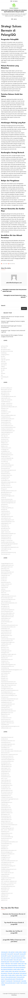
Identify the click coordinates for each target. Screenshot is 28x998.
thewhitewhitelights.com (7, 496)
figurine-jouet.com (6, 879)
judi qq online (4, 346)
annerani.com (4, 439)
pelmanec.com (5, 568)
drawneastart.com (6, 816)
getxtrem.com (5, 647)
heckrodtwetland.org (6, 499)
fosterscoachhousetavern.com (9, 625)
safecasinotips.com (6, 819)
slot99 (3, 985)
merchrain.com (5, 890)
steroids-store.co (5, 485)
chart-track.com (5, 463)
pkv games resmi (5, 349)
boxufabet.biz (4, 876)
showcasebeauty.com (7, 425)
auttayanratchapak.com (7, 609)
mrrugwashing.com (6, 671)
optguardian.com (5, 771)
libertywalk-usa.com (6, 389)
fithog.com (4, 489)
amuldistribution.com (6, 785)
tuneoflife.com (5, 724)
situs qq (3, 358)
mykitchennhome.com (7, 516)
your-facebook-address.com (9, 881)
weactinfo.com (5, 649)
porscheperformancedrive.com (9, 842)
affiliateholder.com (6, 728)
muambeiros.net (5, 477)
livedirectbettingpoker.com (8, 664)
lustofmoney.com (6, 719)
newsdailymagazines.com (8, 744)
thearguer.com (5, 652)
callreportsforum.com (7, 893)
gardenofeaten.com (6, 635)
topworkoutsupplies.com (7, 759)
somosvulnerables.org (7, 836)
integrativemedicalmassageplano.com (11, 669)
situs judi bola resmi (11, 977)
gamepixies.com (5, 814)
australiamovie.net (6, 391)
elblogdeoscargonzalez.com (8, 482)
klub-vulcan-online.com (7, 830)
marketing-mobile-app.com (8, 654)
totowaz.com (4, 697)
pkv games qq (16, 956)
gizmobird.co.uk (5, 393)
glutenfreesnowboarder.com (9, 850)
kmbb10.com (4, 645)
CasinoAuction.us (5, 513)
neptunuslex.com (5, 398)
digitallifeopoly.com (6, 764)
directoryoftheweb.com (7, 572)
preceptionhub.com (6, 746)
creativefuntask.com (6, 794)
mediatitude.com (5, 417)
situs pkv (10, 973)
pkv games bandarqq (11, 965)
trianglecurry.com (5, 857)
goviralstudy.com (5, 528)
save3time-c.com (6, 412)
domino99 (3, 954)
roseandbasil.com (6, 494)
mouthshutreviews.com (7, 761)
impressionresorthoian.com (8, 681)
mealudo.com (5, 661)
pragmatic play (5, 961)
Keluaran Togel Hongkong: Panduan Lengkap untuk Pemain (13, 321)
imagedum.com (5, 859)
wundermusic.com (6, 788)
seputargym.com (5, 768)
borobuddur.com (5, 787)
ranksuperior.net (5, 707)
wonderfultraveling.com (7, 465)
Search (3, 305)
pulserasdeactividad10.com (8, 533)
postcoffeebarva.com (7, 611)
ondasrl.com (4, 847)
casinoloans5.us (5, 511)
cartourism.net (5, 530)
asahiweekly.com (5, 806)
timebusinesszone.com (7, 721)
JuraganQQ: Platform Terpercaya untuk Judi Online (14, 940)
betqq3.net (4, 509)
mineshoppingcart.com (7, 758)
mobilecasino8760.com (7, 508)
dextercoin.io (4, 550)
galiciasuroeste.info (6, 453)
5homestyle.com (5, 554)
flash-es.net (4, 675)
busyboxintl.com (5, 608)
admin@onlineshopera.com (14, 283)
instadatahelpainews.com (8, 886)
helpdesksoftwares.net (7, 737)
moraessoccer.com (6, 460)
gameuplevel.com (6, 782)
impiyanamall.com (6, 770)
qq (2, 371)
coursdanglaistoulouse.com (8, 396)
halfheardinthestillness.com (8, 501)
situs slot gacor (18, 959)
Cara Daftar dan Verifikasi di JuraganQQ (14, 932)
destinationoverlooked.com (8, 711)
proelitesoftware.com (7, 823)
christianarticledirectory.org (8, 552)
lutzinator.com (5, 845)
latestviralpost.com (6, 630)
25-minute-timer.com (7, 792)
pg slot (9, 956)
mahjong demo (5, 354)
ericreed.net (4, 504)
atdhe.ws (3, 497)
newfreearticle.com (6, 632)
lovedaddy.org (5, 668)
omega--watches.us (6, 403)
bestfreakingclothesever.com (9, 683)
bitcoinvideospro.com (7, 597)
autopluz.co (4, 410)
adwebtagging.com (6, 705)
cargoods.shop (5, 594)
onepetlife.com (5, 867)
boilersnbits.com (5, 628)
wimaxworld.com (5, 468)
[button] (14, 19)
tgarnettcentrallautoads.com (9, 406)
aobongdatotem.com (7, 749)
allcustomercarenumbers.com (9, 824)
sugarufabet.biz (5, 874)
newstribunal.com (6, 742)
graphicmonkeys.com (7, 812)
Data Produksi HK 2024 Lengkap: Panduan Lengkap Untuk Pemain (12, 335)
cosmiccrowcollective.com (8, 599)
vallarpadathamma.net (7, 616)
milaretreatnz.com (6, 448)
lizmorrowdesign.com (6, 852)
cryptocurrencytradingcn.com (9, 695)
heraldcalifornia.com (6, 811)
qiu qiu (3, 370)
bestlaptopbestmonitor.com (9, 490)
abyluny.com (4, 896)
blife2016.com (4, 848)
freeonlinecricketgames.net (8, 470)
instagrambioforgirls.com (8, 642)
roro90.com (4, 577)
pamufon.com (5, 840)
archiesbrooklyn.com (6, 475)
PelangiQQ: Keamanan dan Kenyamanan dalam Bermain (14, 290)
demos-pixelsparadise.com (8, 415)
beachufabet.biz (5, 871)
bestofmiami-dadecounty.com (9, 754)
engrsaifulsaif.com (6, 795)
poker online (18, 952)
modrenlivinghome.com (7, 884)
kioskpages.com (5, 855)
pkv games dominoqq (7, 351)
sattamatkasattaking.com (8, 866)
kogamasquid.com (6, 545)
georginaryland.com (6, 492)
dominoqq (4, 363)
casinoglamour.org (6, 549)
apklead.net (4, 900)
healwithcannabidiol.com (7, 854)
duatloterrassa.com (6, 838)
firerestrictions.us (5, 473)
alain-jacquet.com (6, 601)
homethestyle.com (6, 783)
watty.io (3, 589)
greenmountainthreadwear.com (9, 690)
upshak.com (4, 676)
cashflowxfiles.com (6, 644)
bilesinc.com (4, 446)
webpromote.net (5, 484)
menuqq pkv (4, 952)
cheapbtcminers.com (7, 797)
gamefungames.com (6, 790)
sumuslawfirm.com (6, 687)
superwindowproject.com (8, 521)
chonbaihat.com (5, 480)
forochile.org (4, 461)
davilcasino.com (5, 775)
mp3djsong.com (5, 394)
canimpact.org (5, 526)
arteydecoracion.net (6, 487)
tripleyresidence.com (6, 833)
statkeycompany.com (7, 429)
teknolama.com (5, 620)
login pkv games (5, 359)
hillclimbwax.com (5, 714)
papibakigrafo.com (6, 523)
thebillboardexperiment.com (8, 869)
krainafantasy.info (6, 582)
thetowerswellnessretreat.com (9, 860)
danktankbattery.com (7, 659)
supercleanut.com (6, 807)
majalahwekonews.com (7, 565)
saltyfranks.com (5, 437)
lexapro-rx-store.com (7, 540)
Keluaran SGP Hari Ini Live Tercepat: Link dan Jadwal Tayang (12, 317)
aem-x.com (4, 778)
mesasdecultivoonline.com (8, 627)
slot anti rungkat (8, 959)
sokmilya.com (4, 895)
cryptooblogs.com (6, 780)
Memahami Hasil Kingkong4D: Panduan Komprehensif (11, 326)
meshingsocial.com (6, 651)
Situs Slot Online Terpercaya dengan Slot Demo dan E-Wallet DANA (14, 11)
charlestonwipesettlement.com (9, 699)
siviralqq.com (4, 680)
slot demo (4, 347)
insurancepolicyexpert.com (8, 427)
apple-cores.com (5, 532)
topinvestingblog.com (7, 432)
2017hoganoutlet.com (7, 567)
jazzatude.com (5, 441)
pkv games (4, 368)
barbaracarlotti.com (6, 535)
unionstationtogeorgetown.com (9, 799)
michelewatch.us (5, 401)
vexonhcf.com (5, 413)
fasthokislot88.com (6, 818)
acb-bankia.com (5, 673)
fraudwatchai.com (6, 776)
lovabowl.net (4, 739)
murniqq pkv (9, 981)
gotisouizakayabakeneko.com (9, 603)
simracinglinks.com (6, 420)
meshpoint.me (5, 604)
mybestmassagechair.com (8, 502)
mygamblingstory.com (7, 563)
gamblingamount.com (7, 712)
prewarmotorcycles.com (7, 418)
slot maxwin (14, 963)
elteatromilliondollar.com (7, 613)
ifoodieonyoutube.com (7, 756)
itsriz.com (3, 592)
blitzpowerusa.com (6, 633)
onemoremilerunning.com (8, 639)
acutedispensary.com (7, 692)
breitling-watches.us (6, 405)
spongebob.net (5, 606)
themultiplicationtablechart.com (10, 547)
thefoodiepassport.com (7, 520)
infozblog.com (5, 478)
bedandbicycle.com (6, 809)
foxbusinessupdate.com (7, 666)
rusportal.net (4, 587)
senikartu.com (5, 585)
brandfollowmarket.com (7, 700)
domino (3, 373)
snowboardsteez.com (7, 640)
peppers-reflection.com (7, 723)
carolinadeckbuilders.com (8, 430)
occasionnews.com (6, 717)
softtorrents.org (5, 835)
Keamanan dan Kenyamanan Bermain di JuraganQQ (14, 915)
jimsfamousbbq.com (6, 388)
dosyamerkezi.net (6, 422)
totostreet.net (5, 773)
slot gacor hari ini (5, 958)
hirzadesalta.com (5, 763)
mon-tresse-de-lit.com (7, 872)
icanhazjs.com (5, 525)
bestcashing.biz (5, 472)
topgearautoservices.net (8, 878)
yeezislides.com (5, 747)
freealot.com (4, 804)
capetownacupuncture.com (8, 596)
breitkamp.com (5, 831)
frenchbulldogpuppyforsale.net (9, 544)
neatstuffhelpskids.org (7, 458)
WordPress (14, 995)
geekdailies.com (5, 888)
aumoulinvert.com (6, 518)
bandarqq (3, 353)
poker (24, 952)
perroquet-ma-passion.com (8, 883)
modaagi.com (5, 449)
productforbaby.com (6, 621)
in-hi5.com (4, 580)
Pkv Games (12, 263)
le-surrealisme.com (6, 424)
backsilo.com (4, 678)
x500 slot (7, 963)
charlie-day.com (5, 663)
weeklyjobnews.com (6, 702)
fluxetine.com (4, 506)
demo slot (21, 963)
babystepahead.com (6, 709)
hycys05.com (4, 637)
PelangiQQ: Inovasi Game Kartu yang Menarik (14, 296)
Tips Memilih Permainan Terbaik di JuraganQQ (14, 923)
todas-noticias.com (6, 584)
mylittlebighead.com (6, 802)
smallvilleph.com (5, 451)
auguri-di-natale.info (6, 400)
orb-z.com (4, 623)
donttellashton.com (6, 573)
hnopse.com (4, 716)
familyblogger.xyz (5, 826)
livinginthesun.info (5, 591)
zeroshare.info (5, 444)
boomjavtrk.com (5, 898)
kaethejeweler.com (6, 864)
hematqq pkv (17, 981)
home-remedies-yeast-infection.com (11, 751)
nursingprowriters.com (7, 688)
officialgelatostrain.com (7, 862)
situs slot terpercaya (16, 958)
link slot (3, 356)
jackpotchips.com (6, 821)
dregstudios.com (5, 456)
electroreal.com (5, 752)
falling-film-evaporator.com (8, 685)
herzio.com (4, 579)
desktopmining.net (6, 537)
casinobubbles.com (6, 766)
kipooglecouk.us (5, 514)
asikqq (3, 366)
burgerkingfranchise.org (7, 615)
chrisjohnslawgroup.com (7, 828)
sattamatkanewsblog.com (8, 693)
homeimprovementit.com (8, 740)
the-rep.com (4, 436)
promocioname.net (6, 466)
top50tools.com (5, 434)
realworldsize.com (6, 618)
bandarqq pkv (4, 377)
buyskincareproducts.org (7, 542)
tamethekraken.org (6, 843)
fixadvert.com (4, 408)
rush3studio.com (5, 575)
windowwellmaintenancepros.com (10, 726)
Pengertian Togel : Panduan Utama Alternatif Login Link (13, 331)
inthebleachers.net (6, 538)
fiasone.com (4, 657)
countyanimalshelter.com (8, 704)
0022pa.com (4, 442)
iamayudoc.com (5, 800)
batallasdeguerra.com (7, 454)
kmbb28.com (4, 891)
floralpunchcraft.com (6, 656)
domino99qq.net (5, 570)
